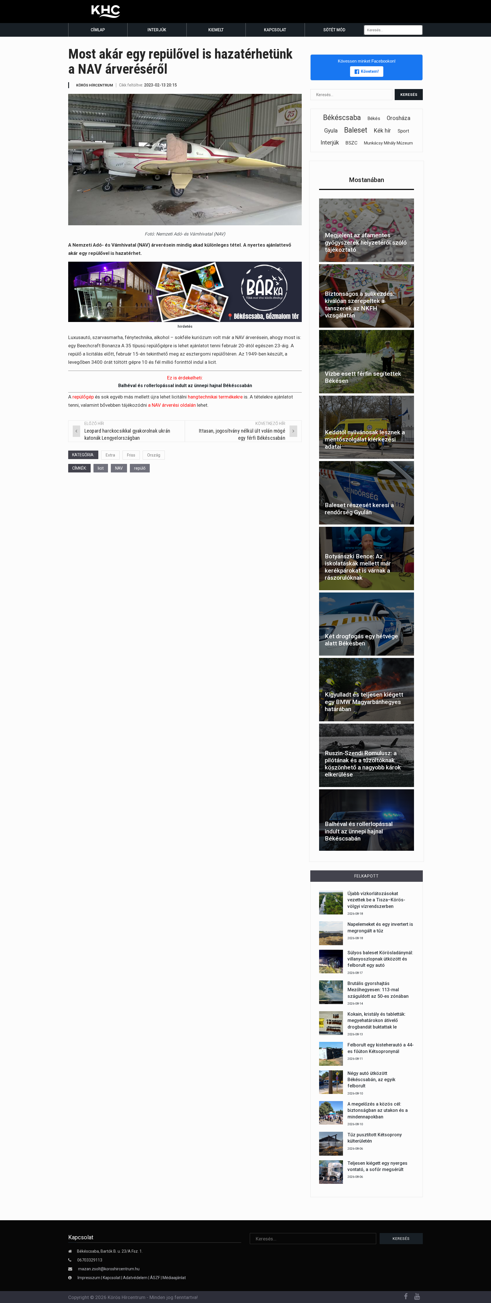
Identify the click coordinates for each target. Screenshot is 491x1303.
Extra (110, 455)
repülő (139, 468)
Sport (403, 131)
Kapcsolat (275, 30)
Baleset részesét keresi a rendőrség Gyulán (359, 509)
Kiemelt (216, 30)
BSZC (351, 143)
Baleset (355, 130)
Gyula (331, 130)
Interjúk (156, 30)
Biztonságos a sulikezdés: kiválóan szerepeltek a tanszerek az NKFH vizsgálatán (359, 304)
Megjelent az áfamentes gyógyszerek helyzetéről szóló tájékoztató (366, 242)
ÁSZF (155, 1277)
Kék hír (382, 130)
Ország (153, 455)
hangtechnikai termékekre (215, 397)
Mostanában (366, 179)
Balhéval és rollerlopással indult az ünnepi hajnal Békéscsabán (185, 385)
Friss (131, 455)
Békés (373, 118)
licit (101, 468)
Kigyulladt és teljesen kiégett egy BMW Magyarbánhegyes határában (364, 701)
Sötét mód (334, 30)
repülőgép (83, 397)
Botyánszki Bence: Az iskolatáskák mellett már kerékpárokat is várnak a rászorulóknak (358, 567)
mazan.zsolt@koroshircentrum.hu (109, 1269)
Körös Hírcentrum (94, 85)
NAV (119, 468)
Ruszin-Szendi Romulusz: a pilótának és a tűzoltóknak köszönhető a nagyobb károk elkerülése (363, 764)
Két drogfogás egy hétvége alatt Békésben (361, 640)
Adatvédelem (135, 1277)
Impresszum (89, 1277)
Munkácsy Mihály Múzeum (388, 143)
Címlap (98, 30)
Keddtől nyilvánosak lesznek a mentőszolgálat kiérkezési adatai (365, 439)
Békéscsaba (342, 117)
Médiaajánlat (174, 1277)
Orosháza (398, 118)
